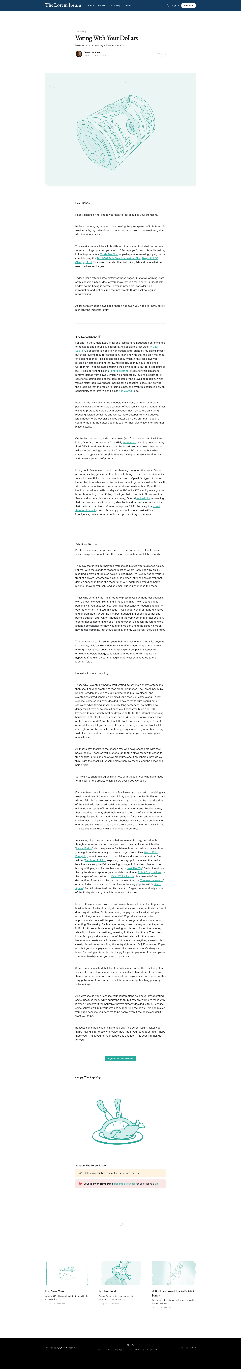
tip (156, 1183)
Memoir (128, 5)
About (91, 5)
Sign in (175, 5)
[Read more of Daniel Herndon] (78, 53)
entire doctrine (120, 370)
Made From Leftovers (135, 1350)
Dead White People (122, 876)
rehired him (143, 498)
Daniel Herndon (92, 52)
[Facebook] (133, 1345)
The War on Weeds (151, 880)
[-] (163, 1350)
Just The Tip (134, 868)
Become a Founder (124, 1183)
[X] (128, 1345)
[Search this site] (168, 6)
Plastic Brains (84, 848)
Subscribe (188, 5)
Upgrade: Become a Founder (120, 1058)
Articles (101, 5)
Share (160, 54)
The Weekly (114, 5)
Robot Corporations (149, 872)
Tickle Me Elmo (109, 254)
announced (129, 442)
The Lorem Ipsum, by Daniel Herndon (59, 1348)
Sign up (101, 1350)
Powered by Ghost (188, 1348)
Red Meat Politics (95, 860)
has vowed (125, 390)
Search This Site (153, 1350)
